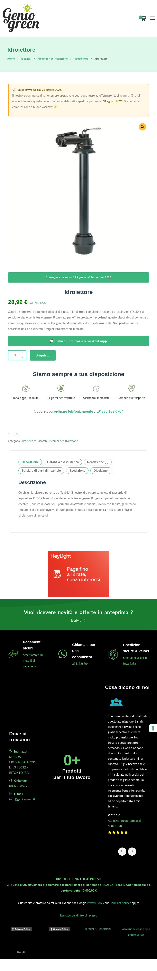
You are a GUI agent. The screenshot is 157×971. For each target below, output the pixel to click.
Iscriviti (76, 620)
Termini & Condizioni (98, 929)
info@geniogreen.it (22, 799)
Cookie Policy (60, 929)
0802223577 (18, 786)
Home (11, 58)
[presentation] (122, 851)
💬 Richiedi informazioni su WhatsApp (78, 341)
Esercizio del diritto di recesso (78, 915)
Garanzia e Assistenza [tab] (63, 462)
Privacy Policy (95, 903)
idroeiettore (81, 58)
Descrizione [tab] (30, 462)
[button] (142, 126)
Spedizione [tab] (77, 470)
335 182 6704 (112, 411)
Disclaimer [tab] (101, 470)
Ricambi (26, 58)
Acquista (42, 355)
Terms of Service (120, 903)
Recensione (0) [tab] (97, 462)
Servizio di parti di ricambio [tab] (41, 470)
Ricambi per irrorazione (52, 58)
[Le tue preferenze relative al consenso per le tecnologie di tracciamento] (153, 728)
